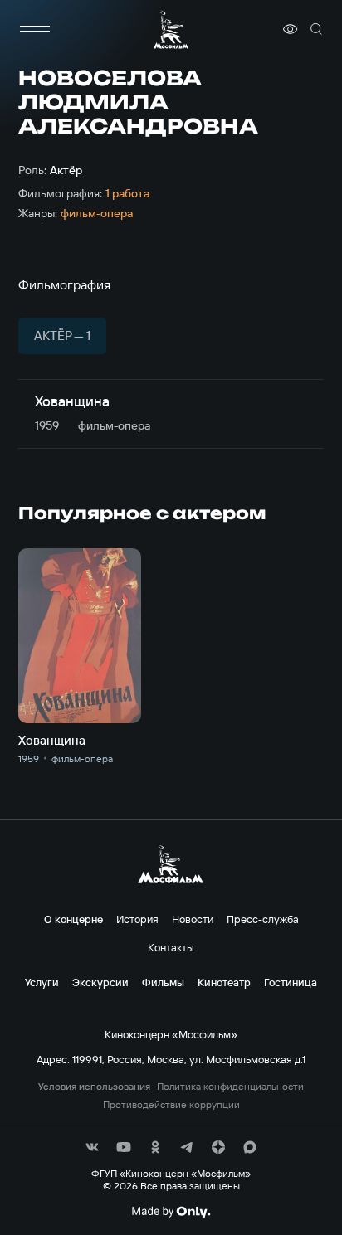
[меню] (34, 29)
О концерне (73, 919)
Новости (192, 919)
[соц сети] (92, 1147)
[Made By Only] (170, 1211)
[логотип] (171, 29)
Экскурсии (100, 982)
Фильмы (163, 982)
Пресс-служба (263, 919)
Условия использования (94, 1086)
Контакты (171, 947)
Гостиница (290, 982)
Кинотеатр (224, 982)
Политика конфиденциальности (230, 1086)
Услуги (42, 982)
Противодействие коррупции (171, 1105)
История (137, 919)
